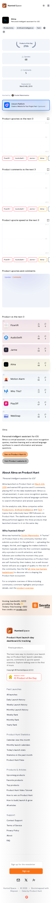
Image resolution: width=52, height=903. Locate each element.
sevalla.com (21, 609)
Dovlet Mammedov (30, 535)
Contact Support (14, 820)
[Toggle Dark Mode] (44, 5)
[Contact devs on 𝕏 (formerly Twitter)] (34, 880)
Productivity (8, 509)
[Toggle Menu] (47, 5)
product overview (25, 588)
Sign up (26, 871)
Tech (40, 509)
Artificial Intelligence (24, 509)
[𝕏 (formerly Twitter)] (26, 880)
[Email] (18, 880)
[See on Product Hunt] (4, 32)
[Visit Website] (44, 28)
